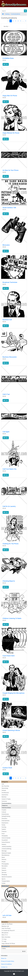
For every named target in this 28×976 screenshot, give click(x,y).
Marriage (4, 851)
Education (4, 818)
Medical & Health (6, 853)
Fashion (4, 829)
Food (3, 833)
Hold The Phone (6, 928)
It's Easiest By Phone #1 (8, 930)
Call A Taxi (6, 394)
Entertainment (5, 820)
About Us (3, 958)
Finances (4, 831)
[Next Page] (25, 20)
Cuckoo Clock (7, 768)
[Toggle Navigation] (2, 2)
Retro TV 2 (5, 935)
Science (4, 868)
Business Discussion (10, 357)
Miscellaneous (5, 855)
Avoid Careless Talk (9, 207)
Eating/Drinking (6, 816)
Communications (15, 14)
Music (3, 857)
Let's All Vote (7, 915)
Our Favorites (5, 786)
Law (3, 784)
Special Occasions (7, 876)
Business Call (7, 320)
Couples (4, 810)
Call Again (6, 432)
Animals (4, 790)
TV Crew (4, 939)
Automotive (5, 794)
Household (5, 840)
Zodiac (3, 883)
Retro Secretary (6, 937)
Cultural (4, 812)
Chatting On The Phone (10, 544)
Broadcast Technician (10, 282)
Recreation (5, 866)
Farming (4, 827)
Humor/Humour (6, 842)
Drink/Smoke (5, 814)
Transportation (6, 881)
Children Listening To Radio (12, 618)
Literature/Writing (6, 848)
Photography (5, 864)
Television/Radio (6, 807)
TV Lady (4, 941)
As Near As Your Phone (10, 170)
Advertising (5, 788)
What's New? (5, 886)
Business (4, 797)
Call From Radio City (9, 469)
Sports (3, 879)
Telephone (5, 805)
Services (4, 872)
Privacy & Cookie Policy (7, 961)
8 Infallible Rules (8, 58)
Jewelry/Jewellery (6, 846)
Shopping (4, 874)
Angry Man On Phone (10, 95)
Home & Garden (6, 838)
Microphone (5, 932)
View (6, 64)
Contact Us (4, 967)
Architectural (5, 792)
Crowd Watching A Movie (11, 730)
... (23, 21)
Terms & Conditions (6, 964)
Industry (4, 844)
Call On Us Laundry (9, 506)
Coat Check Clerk (9, 656)
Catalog (7, 14)
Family (3, 825)
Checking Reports (9, 581)
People (3, 861)
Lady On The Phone (7, 924)
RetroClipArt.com (19, 971)
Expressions (5, 823)
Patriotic (4, 859)
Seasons (4, 870)
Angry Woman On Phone (11, 133)
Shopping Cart (6, 946)
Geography (5, 835)
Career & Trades (6, 799)
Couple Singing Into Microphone (13, 693)
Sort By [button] (6, 26)
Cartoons (4, 801)
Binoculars (6, 245)
